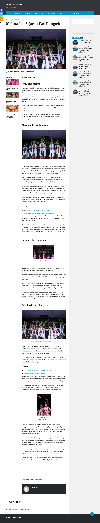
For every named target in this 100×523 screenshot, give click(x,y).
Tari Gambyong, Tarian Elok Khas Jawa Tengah (37, 370)
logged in (16, 509)
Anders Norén (16, 520)
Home (9, 13)
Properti (63, 13)
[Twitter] (1, 13)
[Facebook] (1, 10)
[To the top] (92, 514)
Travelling (51, 13)
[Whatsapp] (1, 16)
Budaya (8, 20)
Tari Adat (15, 20)
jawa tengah (39, 479)
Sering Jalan (14, 4)
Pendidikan (27, 13)
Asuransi (17, 13)
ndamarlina (34, 487)
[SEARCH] (91, 21)
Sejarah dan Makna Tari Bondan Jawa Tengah (37, 210)
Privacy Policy (74, 13)
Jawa (32, 479)
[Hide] (0, 22)
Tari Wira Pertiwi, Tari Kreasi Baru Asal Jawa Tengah (39, 213)
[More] (1, 19)
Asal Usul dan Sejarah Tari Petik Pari (34, 373)
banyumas (26, 479)
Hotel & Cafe (39, 13)
